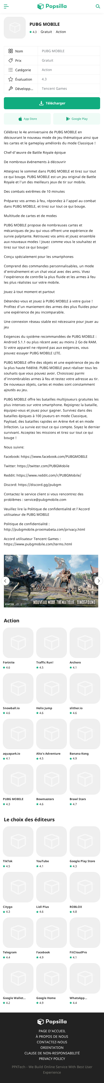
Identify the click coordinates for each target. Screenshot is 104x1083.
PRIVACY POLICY (52, 1058)
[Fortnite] (18, 648)
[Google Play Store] (85, 847)
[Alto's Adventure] (51, 739)
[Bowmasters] (51, 785)
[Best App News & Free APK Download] (52, 6)
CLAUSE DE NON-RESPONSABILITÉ (52, 1053)
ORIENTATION (52, 1047)
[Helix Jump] (51, 694)
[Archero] (85, 648)
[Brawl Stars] (85, 785)
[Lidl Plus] (51, 893)
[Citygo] (18, 893)
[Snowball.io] (18, 694)
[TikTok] (18, 847)
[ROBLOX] (85, 893)
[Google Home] (51, 984)
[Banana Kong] (85, 739)
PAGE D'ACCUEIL (52, 1031)
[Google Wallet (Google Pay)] (18, 984)
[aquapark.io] (18, 739)
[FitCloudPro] (85, 938)
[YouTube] (51, 847)
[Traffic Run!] (51, 648)
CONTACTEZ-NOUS (52, 1042)
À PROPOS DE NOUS (52, 1036)
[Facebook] (51, 938)
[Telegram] (18, 938)
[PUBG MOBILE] (18, 785)
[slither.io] (85, 694)
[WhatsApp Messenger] (85, 984)
